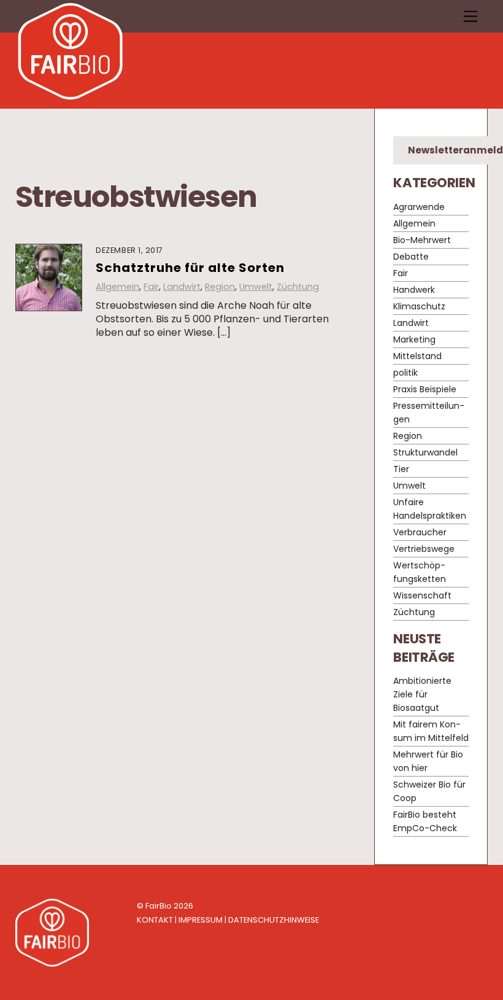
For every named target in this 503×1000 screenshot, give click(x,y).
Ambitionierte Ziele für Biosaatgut (422, 694)
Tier (401, 469)
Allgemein (117, 287)
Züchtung (298, 287)
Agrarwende (419, 207)
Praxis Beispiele (424, 389)
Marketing (414, 339)
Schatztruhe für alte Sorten (190, 267)
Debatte (411, 256)
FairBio (158, 906)
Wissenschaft (422, 595)
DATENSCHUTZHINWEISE (273, 920)
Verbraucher (420, 532)
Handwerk (414, 290)
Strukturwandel (425, 452)
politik (405, 372)
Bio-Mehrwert (422, 240)
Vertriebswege (424, 549)
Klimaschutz (419, 306)
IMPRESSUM (201, 920)
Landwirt (182, 287)
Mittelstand (417, 356)
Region (220, 287)
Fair (151, 287)
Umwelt (255, 287)
